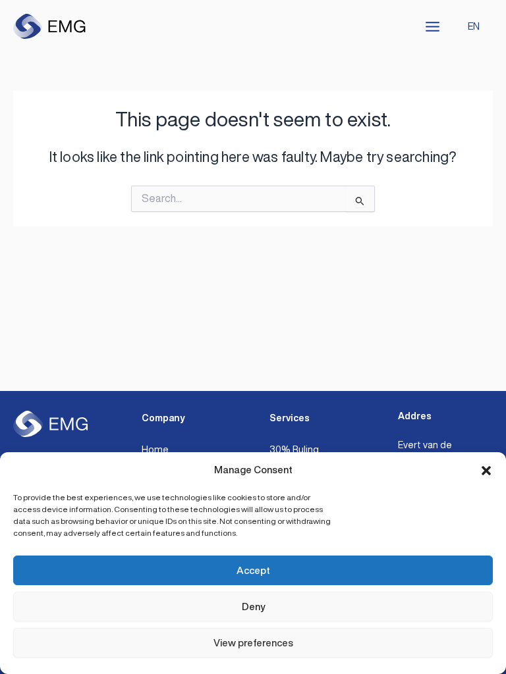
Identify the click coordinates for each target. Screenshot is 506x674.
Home (155, 449)
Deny (253, 606)
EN (474, 26)
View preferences (253, 643)
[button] (486, 470)
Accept (253, 570)
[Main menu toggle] (432, 26)
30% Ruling (294, 449)
